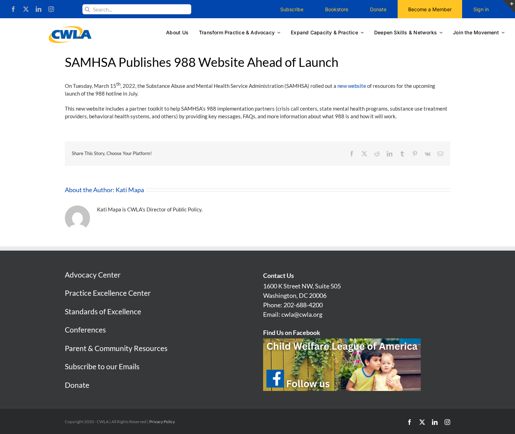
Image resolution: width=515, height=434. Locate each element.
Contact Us (278, 275)
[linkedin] (38, 9)
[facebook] (13, 9)
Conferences (85, 329)
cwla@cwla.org (301, 314)
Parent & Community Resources (116, 348)
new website (351, 86)
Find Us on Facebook (291, 332)
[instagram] (51, 9)
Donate (77, 384)
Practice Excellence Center (108, 292)
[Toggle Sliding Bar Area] (508, 6)
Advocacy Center (93, 274)
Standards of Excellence (103, 311)
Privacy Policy (162, 421)
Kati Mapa (130, 190)
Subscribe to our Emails (102, 366)
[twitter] (26, 9)
